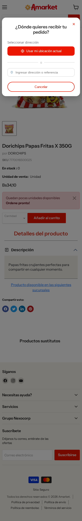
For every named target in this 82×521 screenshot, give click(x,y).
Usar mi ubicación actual (43, 51)
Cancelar (41, 87)
